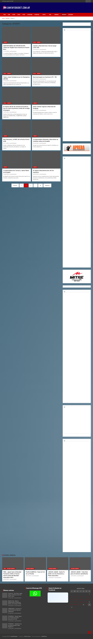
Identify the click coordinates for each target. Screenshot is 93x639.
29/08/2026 (11, 597)
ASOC (44, 14)
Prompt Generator (68, 25)
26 (40, 185)
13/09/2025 (51, 577)
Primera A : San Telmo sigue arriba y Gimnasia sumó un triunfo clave (15, 595)
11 (74, 599)
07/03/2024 (6, 80)
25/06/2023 (36, 143)
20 (80, 602)
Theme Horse (27, 636)
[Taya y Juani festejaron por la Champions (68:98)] (16, 66)
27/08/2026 (11, 620)
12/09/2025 (73, 575)
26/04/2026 (6, 579)
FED (50, 14)
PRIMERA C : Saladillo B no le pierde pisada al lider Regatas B (15, 625)
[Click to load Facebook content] (58, 597)
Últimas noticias (8, 590)
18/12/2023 (6, 112)
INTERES (70, 14)
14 (83, 599)
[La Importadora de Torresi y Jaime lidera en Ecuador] (16, 160)
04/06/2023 (36, 174)
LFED (23, 14)
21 (83, 602)
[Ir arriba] (89, 632)
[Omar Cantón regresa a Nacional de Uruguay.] (46, 96)
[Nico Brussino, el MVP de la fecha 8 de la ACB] (16, 129)
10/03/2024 (36, 49)
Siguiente (47, 185)
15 (86, 599)
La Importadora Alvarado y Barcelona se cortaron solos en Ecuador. (45, 140)
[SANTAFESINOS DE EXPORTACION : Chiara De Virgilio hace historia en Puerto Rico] (16, 35)
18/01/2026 (28, 575)
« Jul (71, 610)
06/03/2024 (36, 79)
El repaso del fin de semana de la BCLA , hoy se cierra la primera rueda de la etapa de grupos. (16, 108)
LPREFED (36, 14)
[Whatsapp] (35, 593)
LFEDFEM (29, 14)
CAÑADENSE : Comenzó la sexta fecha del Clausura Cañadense (14, 610)
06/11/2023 (6, 143)
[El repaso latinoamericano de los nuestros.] (46, 160)
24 (71, 604)
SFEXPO (64, 14)
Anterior (15, 185)
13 (80, 599)
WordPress (44, 636)
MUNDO (57, 14)
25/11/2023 (36, 110)
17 (71, 602)
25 (74, 604)
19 (77, 602)
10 (71, 599)
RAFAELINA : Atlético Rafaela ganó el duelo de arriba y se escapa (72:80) (14, 602)
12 (77, 599)
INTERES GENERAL (9, 555)
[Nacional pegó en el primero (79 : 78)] (46, 66)
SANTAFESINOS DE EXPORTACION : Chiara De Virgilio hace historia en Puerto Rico (16, 47)
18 (74, 602)
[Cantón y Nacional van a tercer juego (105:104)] (46, 35)
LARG (18, 14)
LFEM (13, 14)
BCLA (34, 42)
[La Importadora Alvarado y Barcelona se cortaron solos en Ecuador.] (46, 129)
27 (80, 604)
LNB (9, 14)
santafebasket (13, 51)
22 (86, 602)
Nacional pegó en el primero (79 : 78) (45, 77)
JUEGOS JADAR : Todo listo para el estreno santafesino (79, 573)
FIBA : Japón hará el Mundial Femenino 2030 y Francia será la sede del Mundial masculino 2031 (12, 574)
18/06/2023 (6, 174)
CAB (4, 14)
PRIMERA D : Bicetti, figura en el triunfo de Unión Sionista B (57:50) (15, 618)
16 (89, 599)
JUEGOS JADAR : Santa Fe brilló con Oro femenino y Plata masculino (56, 573)
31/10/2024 (6, 51)
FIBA (5, 568)
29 (86, 604)
